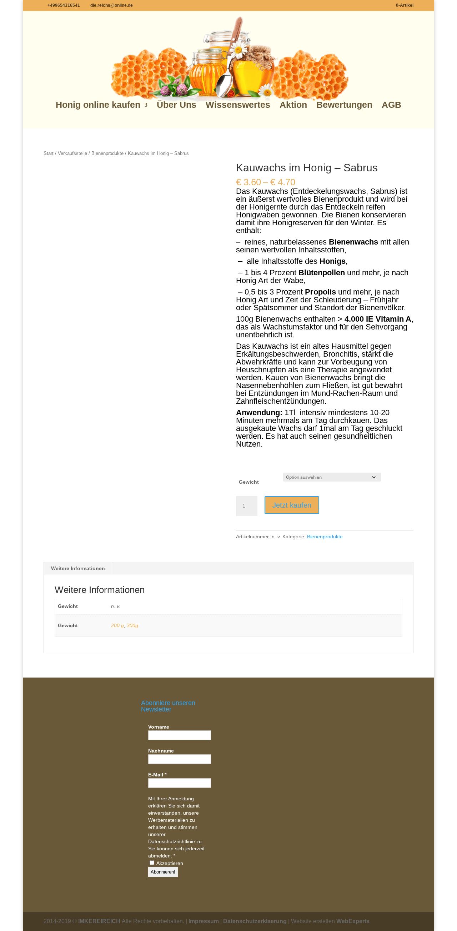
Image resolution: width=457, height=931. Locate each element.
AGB (391, 105)
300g (132, 625)
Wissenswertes (238, 105)
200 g (117, 625)
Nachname (161, 751)
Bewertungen (344, 105)
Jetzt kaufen (291, 505)
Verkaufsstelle (72, 153)
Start (49, 153)
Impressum (204, 921)
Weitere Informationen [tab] (78, 568)
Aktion (293, 105)
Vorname (158, 727)
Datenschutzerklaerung (255, 921)
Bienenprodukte (107, 153)
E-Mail (157, 774)
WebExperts (353, 921)
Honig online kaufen (98, 105)
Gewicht (249, 482)
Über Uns (176, 105)
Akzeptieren (169, 863)
